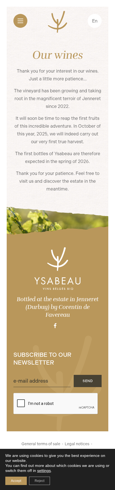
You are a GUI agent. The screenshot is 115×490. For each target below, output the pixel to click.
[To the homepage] (57, 268)
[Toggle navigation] (20, 21)
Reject (39, 481)
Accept (16, 481)
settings (44, 470)
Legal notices (77, 444)
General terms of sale (40, 444)
